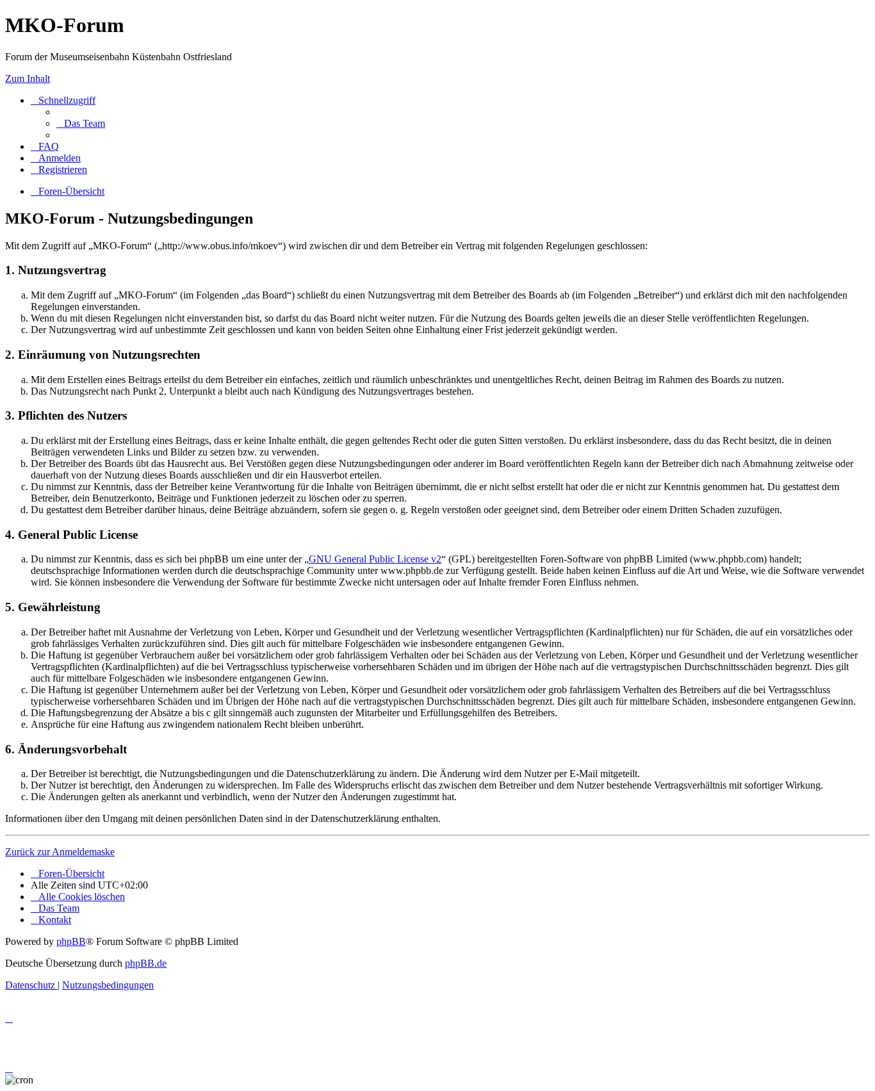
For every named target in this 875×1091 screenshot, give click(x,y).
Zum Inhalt (27, 78)
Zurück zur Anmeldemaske (60, 851)
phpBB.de (146, 963)
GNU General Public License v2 (375, 559)
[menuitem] (80, 123)
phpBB (71, 941)
